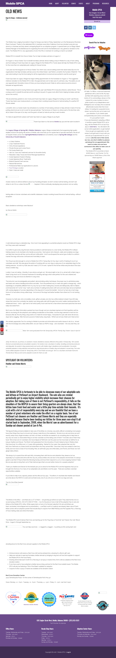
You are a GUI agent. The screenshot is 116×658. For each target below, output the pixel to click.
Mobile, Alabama (35, 130)
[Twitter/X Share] (1, 325)
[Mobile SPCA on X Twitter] (94, 28)
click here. (93, 127)
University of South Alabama (16, 137)
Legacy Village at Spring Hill (18, 130)
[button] (2, 336)
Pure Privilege (13, 168)
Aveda (56, 121)
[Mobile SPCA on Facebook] (86, 28)
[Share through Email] (1, 333)
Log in (68, 652)
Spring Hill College (65, 135)
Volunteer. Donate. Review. (31, 604)
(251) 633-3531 (97, 17)
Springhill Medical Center (34, 135)
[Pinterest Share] (1, 329)
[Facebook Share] (1, 322)
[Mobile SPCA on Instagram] (90, 28)
